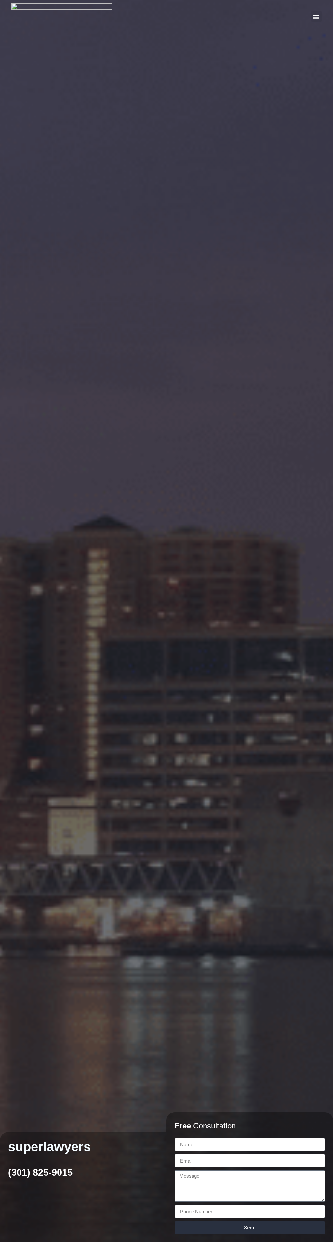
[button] (316, 16)
